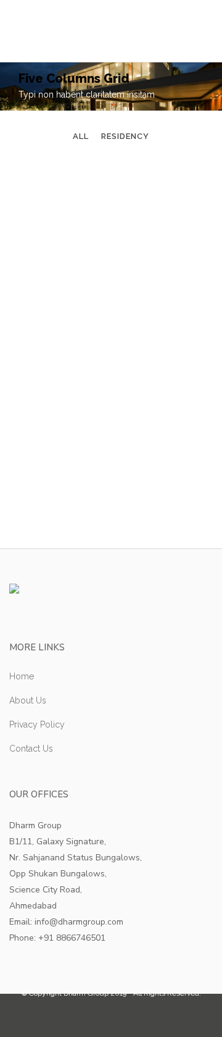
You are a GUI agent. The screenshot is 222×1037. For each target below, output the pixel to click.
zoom (88, 242)
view (136, 242)
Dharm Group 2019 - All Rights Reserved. (132, 993)
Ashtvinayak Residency (111, 425)
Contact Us (31, 749)
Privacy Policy (37, 724)
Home (21, 676)
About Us (27, 700)
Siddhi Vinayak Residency (111, 188)
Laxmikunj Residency (111, 307)
